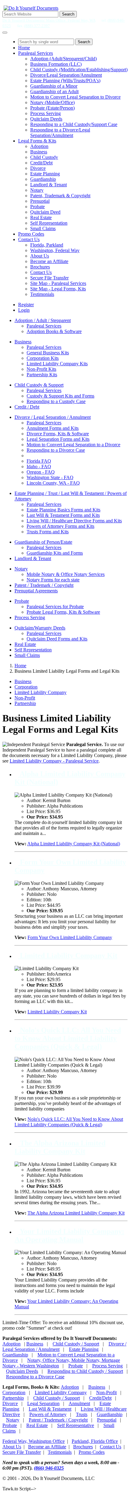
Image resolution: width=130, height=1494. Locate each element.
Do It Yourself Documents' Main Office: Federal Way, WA (48, 20)
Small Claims (43, 228)
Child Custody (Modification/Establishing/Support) (79, 69)
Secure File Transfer (49, 277)
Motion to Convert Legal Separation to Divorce (75, 97)
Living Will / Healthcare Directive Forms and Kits (74, 520)
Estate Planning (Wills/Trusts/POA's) (65, 80)
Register (26, 304)
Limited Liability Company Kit (67, 955)
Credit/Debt (41, 162)
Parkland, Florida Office (95, 1441)
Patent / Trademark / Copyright (44, 585)
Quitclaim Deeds (46, 118)
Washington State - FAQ (50, 477)
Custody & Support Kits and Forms (60, 395)
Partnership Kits (42, 374)
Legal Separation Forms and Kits (58, 439)
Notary (37, 190)
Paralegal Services (35, 53)
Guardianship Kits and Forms (55, 553)
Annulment (79, 1403)
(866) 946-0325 (49, 1468)
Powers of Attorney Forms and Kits (60, 526)
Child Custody (44, 157)
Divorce (38, 168)
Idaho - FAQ (39, 466)
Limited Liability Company (41, 692)
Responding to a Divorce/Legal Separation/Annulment (60, 132)
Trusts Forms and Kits (48, 531)
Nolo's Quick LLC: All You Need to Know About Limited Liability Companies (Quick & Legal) (68, 1038)
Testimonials (42, 294)
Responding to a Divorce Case (56, 450)
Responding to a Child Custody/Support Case (73, 124)
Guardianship (43, 179)
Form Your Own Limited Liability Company (70, 937)
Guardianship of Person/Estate (43, 542)
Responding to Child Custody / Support (85, 1371)
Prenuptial (40, 201)
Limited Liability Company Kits (57, 363)
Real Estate (41, 217)
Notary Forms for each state (53, 579)
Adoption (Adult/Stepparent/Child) (63, 58)
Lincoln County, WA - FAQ (53, 483)
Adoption (39, 146)
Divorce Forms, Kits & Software (58, 433)
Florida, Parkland (46, 244)
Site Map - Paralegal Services (58, 283)
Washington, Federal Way (55, 250)
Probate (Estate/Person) (52, 107)
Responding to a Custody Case (56, 401)
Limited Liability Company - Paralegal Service (54, 760)
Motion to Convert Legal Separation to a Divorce (73, 444)
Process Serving (45, 113)
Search (68, 14)
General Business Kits (48, 352)
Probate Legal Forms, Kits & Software (63, 612)
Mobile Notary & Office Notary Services (66, 574)
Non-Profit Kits (41, 369)
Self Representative (75, 1425)
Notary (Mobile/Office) (52, 102)
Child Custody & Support (39, 385)
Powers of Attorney (48, 1414)
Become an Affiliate (49, 261)
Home (24, 47)
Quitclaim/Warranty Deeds (40, 627)
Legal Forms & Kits (37, 140)
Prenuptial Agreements (36, 590)
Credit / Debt (27, 406)
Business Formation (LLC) (56, 64)
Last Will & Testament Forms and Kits (63, 515)
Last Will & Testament (50, 1409)
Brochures (40, 266)
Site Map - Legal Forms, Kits (58, 288)
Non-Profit (25, 697)
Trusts (81, 1414)
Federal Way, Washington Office (33, 1441)
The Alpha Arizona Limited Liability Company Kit (60, 1147)
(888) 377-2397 (37, 25)
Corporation (26, 686)
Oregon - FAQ (41, 472)
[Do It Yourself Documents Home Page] (31, 8)
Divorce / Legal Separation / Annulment (53, 417)
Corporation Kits (43, 358)
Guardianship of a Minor (53, 86)
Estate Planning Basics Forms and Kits (63, 509)
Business (38, 151)
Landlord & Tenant (48, 184)
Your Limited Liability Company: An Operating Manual (69, 1235)
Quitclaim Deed (45, 212)
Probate (37, 206)
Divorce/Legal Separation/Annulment (66, 75)
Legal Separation (43, 1403)
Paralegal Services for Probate (55, 606)
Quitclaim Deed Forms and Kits (57, 638)
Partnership (25, 703)
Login (24, 310)
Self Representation (48, 223)
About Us (39, 255)
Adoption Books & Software (54, 331)
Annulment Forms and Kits (53, 428)
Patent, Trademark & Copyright (60, 195)
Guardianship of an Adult (54, 91)
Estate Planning (45, 173)
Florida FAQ (39, 461)
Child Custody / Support (76, 1343)
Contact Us (29, 239)
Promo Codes (31, 234)
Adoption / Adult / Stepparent (43, 320)
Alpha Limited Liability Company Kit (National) (73, 843)
